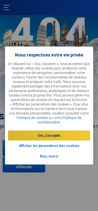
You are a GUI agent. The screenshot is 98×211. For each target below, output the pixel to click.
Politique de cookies (32, 118)
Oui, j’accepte (49, 136)
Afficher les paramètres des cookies (49, 146)
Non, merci (49, 156)
